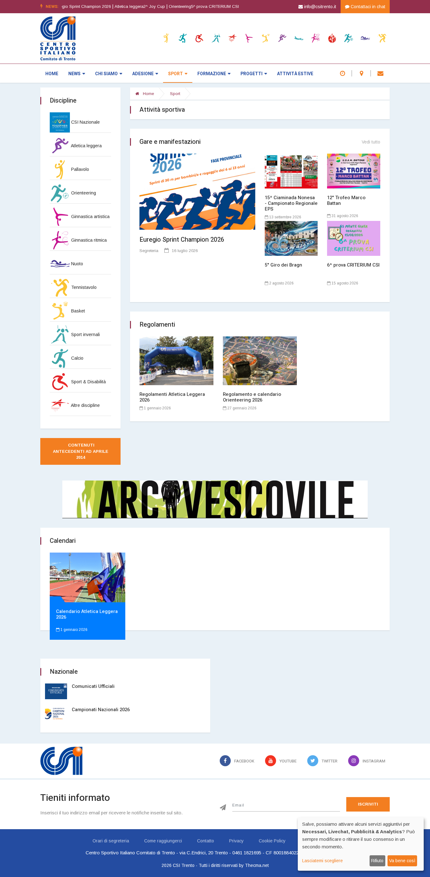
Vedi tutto (371, 141)
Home (51, 73)
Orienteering (83, 192)
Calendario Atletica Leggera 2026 (87, 614)
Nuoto (76, 263)
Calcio (76, 358)
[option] (119, 7)
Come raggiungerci (163, 840)
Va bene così (402, 860)
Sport (175, 73)
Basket (77, 310)
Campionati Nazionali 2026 (101, 709)
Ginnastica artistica (90, 216)
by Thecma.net (254, 865)
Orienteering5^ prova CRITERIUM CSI (181, 6)
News (74, 73)
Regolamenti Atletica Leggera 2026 (172, 397)
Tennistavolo (83, 287)
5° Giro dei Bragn (283, 264)
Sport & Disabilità (88, 381)
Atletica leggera (86, 145)
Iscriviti (368, 804)
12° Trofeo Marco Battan (346, 200)
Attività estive (295, 73)
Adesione (143, 73)
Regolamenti (157, 324)
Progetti (251, 73)
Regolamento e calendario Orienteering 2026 (252, 397)
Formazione (211, 73)
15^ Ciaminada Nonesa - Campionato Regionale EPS (291, 203)
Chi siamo (106, 73)
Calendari (63, 540)
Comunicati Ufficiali (93, 686)
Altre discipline (85, 405)
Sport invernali (85, 334)
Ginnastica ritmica (88, 240)
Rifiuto (377, 860)
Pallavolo (79, 169)
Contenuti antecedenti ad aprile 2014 (81, 451)
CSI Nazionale (85, 122)
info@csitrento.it (319, 6)
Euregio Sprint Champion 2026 (181, 239)
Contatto (205, 840)
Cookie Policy (272, 840)
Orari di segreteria (111, 840)
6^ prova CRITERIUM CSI (353, 264)
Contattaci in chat (367, 6)
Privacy (236, 840)
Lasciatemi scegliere (322, 860)
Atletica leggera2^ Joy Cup (117, 6)
